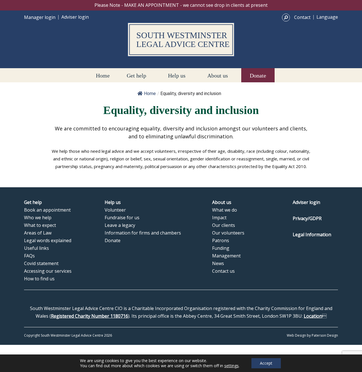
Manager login (39, 17)
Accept (266, 363)
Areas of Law (37, 233)
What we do (224, 210)
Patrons (220, 240)
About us (217, 75)
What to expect (40, 225)
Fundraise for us (122, 217)
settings (231, 365)
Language (327, 17)
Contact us (223, 271)
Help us (177, 75)
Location (313, 316)
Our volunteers (228, 233)
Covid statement (41, 263)
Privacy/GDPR (307, 218)
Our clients (223, 225)
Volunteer (115, 210)
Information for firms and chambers (143, 233)
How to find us (39, 279)
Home (103, 75)
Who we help (37, 217)
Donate (258, 75)
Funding (220, 248)
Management (226, 256)
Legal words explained (47, 240)
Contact (302, 17)
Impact (219, 217)
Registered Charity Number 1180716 (89, 316)
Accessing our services (48, 271)
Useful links (36, 248)
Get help (136, 75)
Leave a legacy (120, 225)
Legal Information (312, 234)
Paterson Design (325, 335)
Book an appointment (47, 210)
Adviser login (75, 17)
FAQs (29, 256)
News (218, 263)
